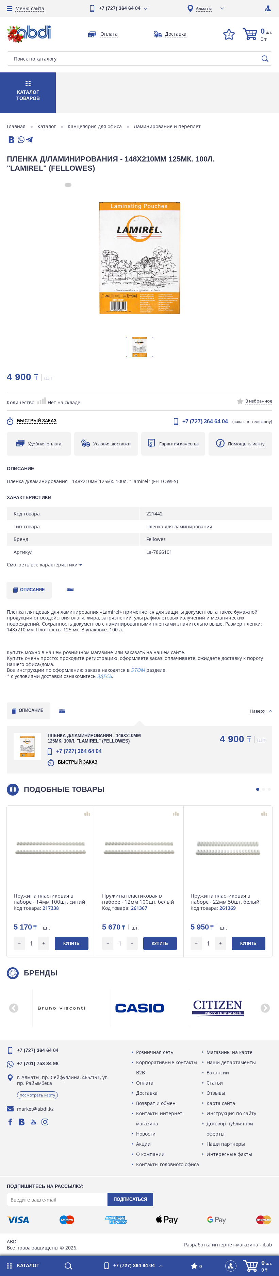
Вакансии (218, 1072)
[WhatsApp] (20, 140)
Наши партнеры (226, 1144)
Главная (16, 126)
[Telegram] (29, 140)
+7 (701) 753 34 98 (38, 1063)
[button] (257, 789)
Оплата (144, 1082)
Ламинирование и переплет (167, 126)
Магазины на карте (229, 1052)
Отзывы (216, 1093)
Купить (71, 943)
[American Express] (116, 1220)
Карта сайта (221, 1103)
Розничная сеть (154, 1052)
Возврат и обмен (156, 1103)
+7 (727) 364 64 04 (120, 8)
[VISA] (18, 1220)
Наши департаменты (231, 1062)
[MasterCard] (263, 1220)
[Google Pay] (216, 1220)
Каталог (46, 126)
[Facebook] (10, 1122)
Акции (143, 1144)
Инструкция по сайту (231, 1113)
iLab (267, 1244)
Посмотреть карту (37, 1095)
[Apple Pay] (167, 1220)
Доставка (147, 1093)
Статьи (215, 1082)
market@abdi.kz (35, 1109)
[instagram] (45, 1122)
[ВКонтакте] (11, 140)
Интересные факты (229, 1154)
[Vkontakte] (21, 1122)
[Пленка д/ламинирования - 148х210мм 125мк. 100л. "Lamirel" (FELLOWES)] (139, 258)
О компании (150, 1154)
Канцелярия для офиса (95, 126)
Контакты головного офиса (167, 1164)
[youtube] (33, 1122)
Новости (145, 1133)
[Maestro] (66, 1220)
